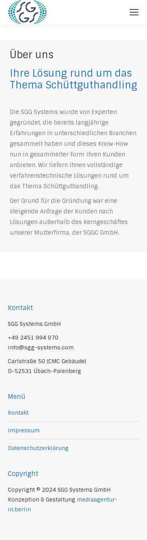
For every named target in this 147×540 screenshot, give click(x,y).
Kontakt (18, 412)
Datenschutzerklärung (38, 448)
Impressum (24, 430)
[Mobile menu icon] (134, 12)
